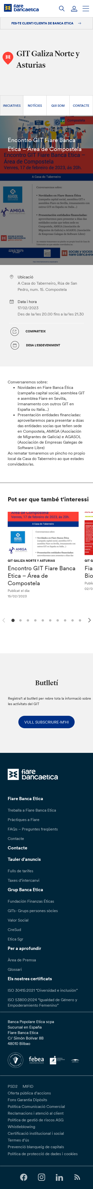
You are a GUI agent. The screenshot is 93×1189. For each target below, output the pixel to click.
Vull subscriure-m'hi (46, 722)
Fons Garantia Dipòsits (27, 1099)
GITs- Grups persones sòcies (33, 910)
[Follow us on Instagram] (41, 1177)
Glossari (15, 969)
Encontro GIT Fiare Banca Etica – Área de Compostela (41, 575)
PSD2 (13, 1086)
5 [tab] (42, 620)
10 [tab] (79, 620)
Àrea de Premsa (22, 959)
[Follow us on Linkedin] (59, 1177)
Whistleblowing (21, 1126)
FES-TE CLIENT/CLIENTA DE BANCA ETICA (42, 23)
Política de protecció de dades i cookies (43, 1153)
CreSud (14, 929)
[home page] (21, 8)
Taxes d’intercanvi (23, 880)
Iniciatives (12, 105)
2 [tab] (20, 620)
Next (90, 621)
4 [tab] (35, 620)
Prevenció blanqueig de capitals (36, 1146)
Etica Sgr (15, 938)
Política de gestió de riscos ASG (35, 1119)
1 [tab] (12, 620)
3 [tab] (27, 620)
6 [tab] (50, 620)
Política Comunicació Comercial (36, 1106)
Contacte (81, 105)
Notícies (35, 105)
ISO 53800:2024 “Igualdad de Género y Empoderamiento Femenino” (42, 1002)
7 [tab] (57, 620)
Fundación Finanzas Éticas (31, 901)
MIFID (28, 1086)
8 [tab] (64, 620)
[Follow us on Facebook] (24, 1177)
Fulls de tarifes (20, 870)
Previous (3, 619)
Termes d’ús (18, 1139)
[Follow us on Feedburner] (77, 1177)
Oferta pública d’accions (29, 1092)
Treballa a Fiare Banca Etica (32, 810)
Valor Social (18, 920)
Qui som (58, 105)
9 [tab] (72, 620)
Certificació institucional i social (36, 1133)
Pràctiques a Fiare (23, 819)
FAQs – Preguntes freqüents (33, 829)
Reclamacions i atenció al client (35, 1113)
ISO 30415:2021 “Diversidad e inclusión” (43, 990)
